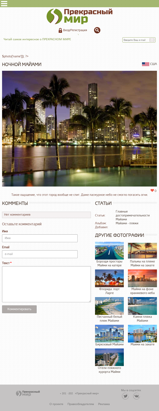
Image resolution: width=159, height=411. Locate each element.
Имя (5, 231)
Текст (6, 263)
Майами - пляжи (127, 223)
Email (5, 247)
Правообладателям (80, 404)
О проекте (56, 404)
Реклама (104, 404)
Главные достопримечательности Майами (133, 215)
